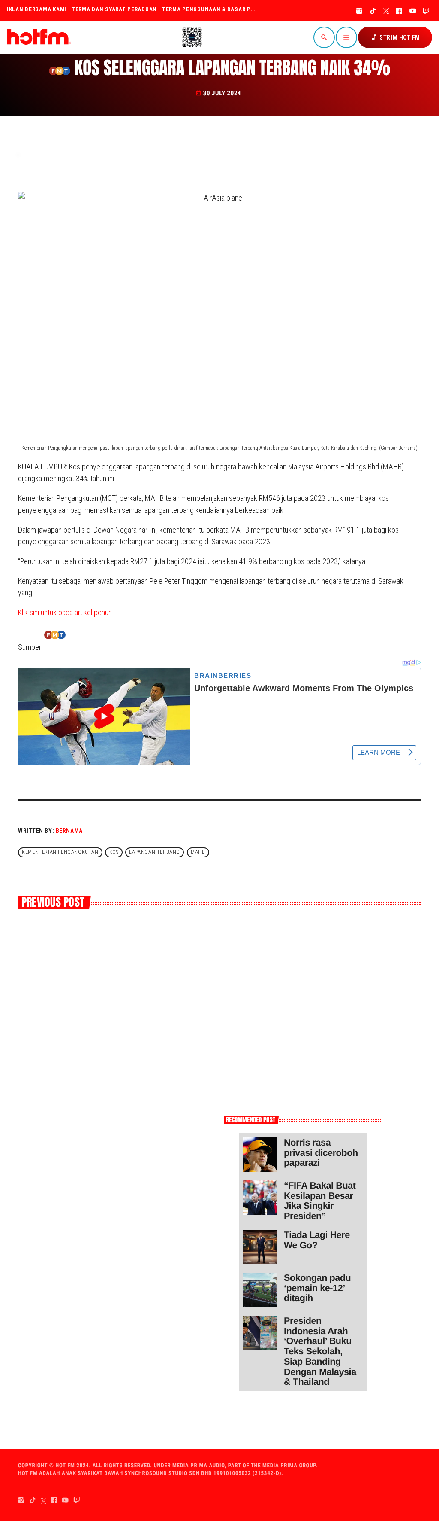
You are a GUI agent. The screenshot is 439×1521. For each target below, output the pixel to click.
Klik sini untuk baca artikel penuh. (66, 612)
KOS (114, 852)
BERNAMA (69, 830)
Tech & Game (192, 948)
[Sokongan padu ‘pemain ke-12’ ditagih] (260, 1290)
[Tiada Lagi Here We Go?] (260, 1247)
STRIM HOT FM (395, 37)
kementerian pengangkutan (60, 852)
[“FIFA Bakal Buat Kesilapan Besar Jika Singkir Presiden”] (260, 1197)
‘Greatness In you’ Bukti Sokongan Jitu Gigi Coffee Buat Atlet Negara (284, 973)
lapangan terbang (154, 852)
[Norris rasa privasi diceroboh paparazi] (260, 1154)
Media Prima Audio (198, 1466)
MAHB (198, 852)
